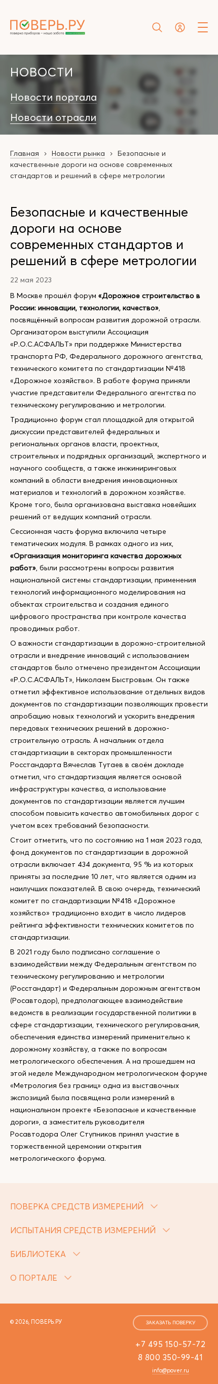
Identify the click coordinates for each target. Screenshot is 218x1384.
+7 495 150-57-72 (170, 1344)
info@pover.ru (170, 1370)
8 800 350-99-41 (170, 1357)
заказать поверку (170, 1322)
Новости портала (53, 97)
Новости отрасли (53, 117)
